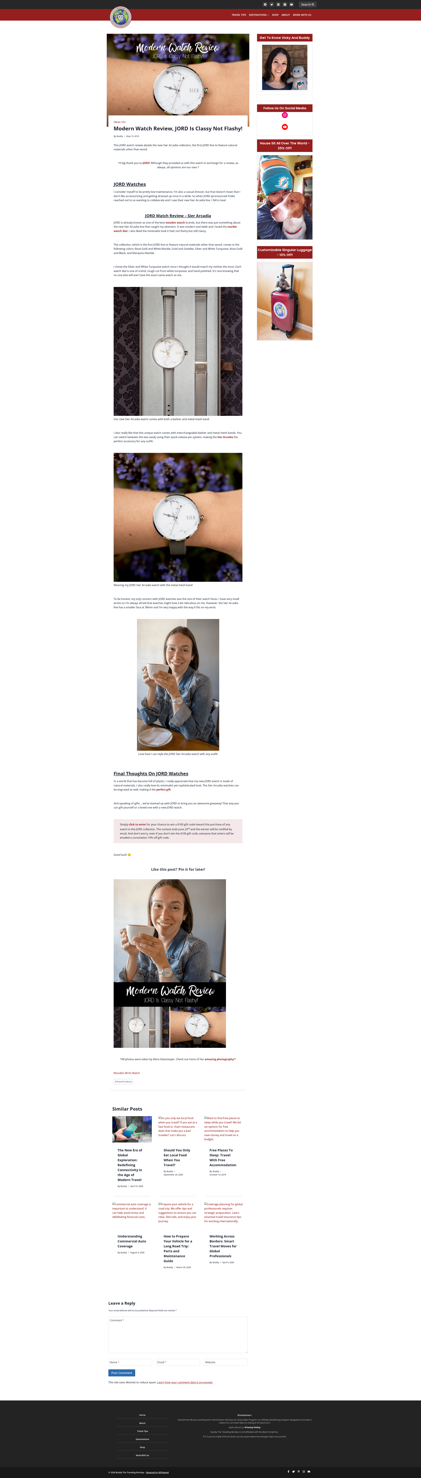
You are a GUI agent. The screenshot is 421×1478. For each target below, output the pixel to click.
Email (161, 1362)
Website (210, 1362)
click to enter (137, 824)
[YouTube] (291, 4)
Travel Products (123, 1081)
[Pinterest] (278, 4)
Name (114, 1362)
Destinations (142, 1439)
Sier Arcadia (225, 437)
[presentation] (132, 1129)
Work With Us (302, 14)
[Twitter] (271, 4)
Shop (275, 14)
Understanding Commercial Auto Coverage (132, 1241)
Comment (117, 1320)
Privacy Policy (252, 1427)
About (286, 14)
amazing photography (219, 1059)
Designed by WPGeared (157, 1472)
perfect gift (163, 789)
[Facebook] (265, 4)
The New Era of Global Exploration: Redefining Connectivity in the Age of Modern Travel (130, 1165)
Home (142, 1415)
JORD (146, 163)
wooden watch (175, 222)
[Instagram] (284, 4)
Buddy (120, 136)
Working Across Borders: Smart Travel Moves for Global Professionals (223, 1246)
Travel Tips (239, 14)
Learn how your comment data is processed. (185, 1382)
